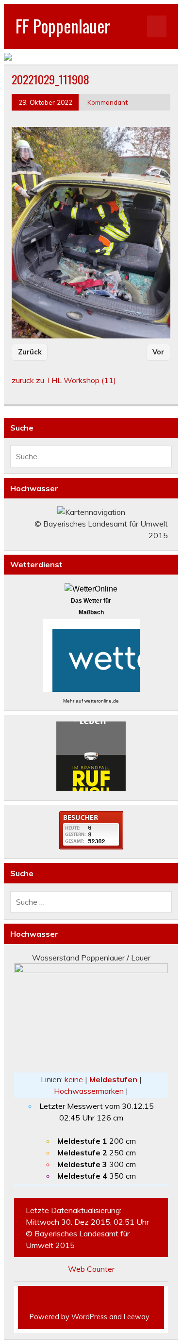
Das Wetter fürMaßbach (91, 606)
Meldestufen (113, 1079)
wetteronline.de (101, 701)
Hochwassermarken (89, 1091)
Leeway (136, 1316)
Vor (158, 352)
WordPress (89, 1316)
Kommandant (107, 102)
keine (74, 1079)
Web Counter (91, 1269)
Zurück (30, 352)
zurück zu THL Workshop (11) (64, 380)
